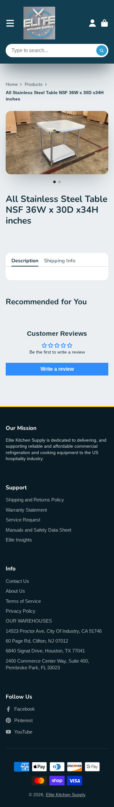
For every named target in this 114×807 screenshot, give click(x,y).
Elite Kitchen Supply (66, 794)
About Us (15, 591)
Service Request (23, 519)
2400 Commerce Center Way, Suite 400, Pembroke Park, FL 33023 (47, 664)
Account (92, 23)
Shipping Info (59, 260)
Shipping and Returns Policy (35, 499)
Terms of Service (23, 601)
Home (12, 84)
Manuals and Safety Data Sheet (38, 530)
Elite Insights (19, 539)
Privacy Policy (20, 611)
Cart (104, 23)
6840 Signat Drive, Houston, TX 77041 (45, 650)
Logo (39, 23)
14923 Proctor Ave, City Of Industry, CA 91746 (54, 631)
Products (33, 84)
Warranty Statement (26, 510)
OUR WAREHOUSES (29, 621)
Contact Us (17, 581)
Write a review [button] (57, 369)
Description (24, 260)
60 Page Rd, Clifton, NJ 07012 (37, 641)
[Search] (101, 50)
